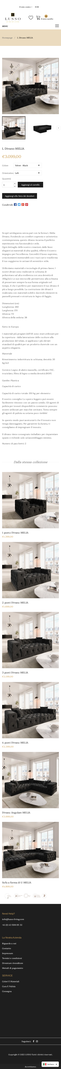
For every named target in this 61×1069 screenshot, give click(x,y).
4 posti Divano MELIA (15, 742)
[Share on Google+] (22, 204)
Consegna (7, 991)
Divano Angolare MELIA (16, 812)
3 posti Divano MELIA (15, 672)
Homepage (7, 37)
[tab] (30, 223)
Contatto (6, 948)
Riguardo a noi (9, 943)
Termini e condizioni (12, 958)
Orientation (7, 173)
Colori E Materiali (10, 981)
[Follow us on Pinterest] (26, 204)
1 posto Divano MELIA (15, 532)
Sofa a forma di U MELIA (16, 882)
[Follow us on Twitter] (19, 204)
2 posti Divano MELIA (15, 602)
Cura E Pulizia (9, 986)
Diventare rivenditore (12, 963)
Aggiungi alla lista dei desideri (19, 195)
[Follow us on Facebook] (15, 204)
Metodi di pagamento (12, 968)
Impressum (7, 953)
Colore (5, 165)
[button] (50, 1064)
